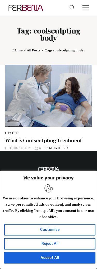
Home (18, 50)
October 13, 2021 (18, 148)
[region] (48, 220)
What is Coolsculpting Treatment (43, 140)
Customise (49, 229)
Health (12, 133)
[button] (86, 8)
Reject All (49, 243)
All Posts (33, 50)
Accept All (50, 257)
